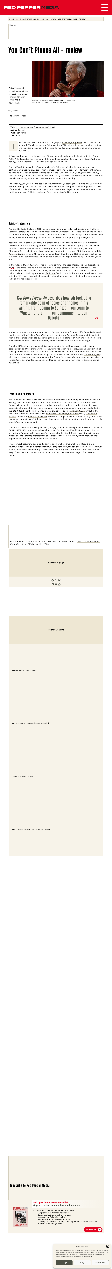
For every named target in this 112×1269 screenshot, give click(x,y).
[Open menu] (104, 7)
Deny (82, 1263)
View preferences (100, 1263)
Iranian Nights (78, 411)
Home (11, 19)
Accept (64, 1263)
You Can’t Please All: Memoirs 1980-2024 (35, 127)
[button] (108, 1246)
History (52, 19)
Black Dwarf (50, 273)
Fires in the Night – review (22, 776)
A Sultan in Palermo (37, 416)
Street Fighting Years (72, 142)
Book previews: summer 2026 (24, 670)
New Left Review (16, 254)
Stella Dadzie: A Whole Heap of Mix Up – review (31, 829)
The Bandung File (92, 354)
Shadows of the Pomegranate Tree (62, 413)
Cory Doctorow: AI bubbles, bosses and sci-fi (30, 723)
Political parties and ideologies (31, 19)
